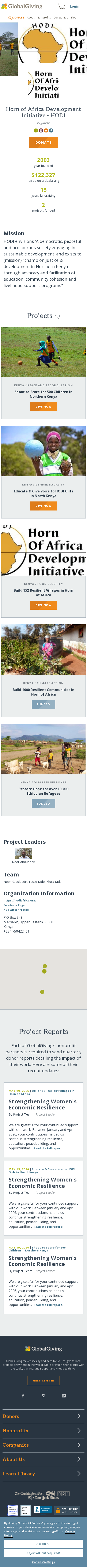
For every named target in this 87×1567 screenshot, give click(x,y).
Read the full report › (49, 1148)
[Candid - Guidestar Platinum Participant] (27, 1510)
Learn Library (19, 1474)
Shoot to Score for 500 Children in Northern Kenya (43, 394)
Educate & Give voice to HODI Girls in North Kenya (43, 493)
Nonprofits (44, 17)
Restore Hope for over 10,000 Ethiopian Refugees (43, 791)
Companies (61, 17)
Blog (73, 17)
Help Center (43, 1380)
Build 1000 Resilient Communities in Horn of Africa (44, 692)
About (31, 17)
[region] (43, 1542)
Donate (43, 142)
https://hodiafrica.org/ (20, 900)
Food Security (50, 584)
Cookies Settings (43, 1562)
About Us (14, 1460)
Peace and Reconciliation (50, 385)
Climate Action (50, 683)
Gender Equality (50, 484)
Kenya (19, 385)
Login (75, 6)
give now (43, 406)
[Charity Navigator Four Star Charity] (13, 1510)
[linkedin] (64, 1395)
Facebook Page (14, 905)
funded (43, 704)
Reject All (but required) (43, 1553)
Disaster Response (50, 782)
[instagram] (43, 1395)
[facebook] (23, 1395)
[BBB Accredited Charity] (44, 1510)
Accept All (43, 1544)
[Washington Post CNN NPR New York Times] (43, 1497)
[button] (42, 992)
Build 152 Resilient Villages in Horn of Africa (43, 592)
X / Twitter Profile (16, 910)
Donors (11, 1417)
